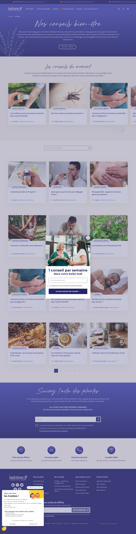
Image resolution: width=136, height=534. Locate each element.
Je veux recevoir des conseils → (68, 291)
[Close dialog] (88, 237)
